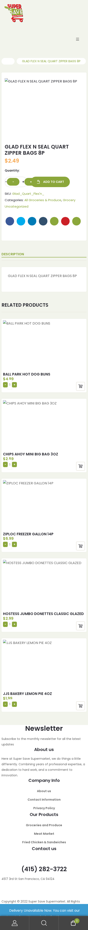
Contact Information (44, 799)
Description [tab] (12, 254)
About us (44, 791)
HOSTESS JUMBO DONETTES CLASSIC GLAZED (43, 613)
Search (44, 923)
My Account (14, 923)
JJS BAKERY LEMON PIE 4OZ (27, 693)
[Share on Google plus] (54, 221)
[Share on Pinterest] (65, 221)
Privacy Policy (44, 808)
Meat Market (44, 834)
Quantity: (12, 170)
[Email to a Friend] (76, 221)
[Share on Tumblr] (43, 221)
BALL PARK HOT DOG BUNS (26, 374)
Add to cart (53, 182)
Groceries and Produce (44, 825)
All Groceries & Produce (42, 200)
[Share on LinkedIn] (32, 221)
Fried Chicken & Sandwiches (44, 842)
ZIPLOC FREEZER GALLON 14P (28, 534)
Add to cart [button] (80, 386)
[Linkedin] (30, 891)
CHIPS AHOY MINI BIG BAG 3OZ (30, 454)
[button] (72, 85)
